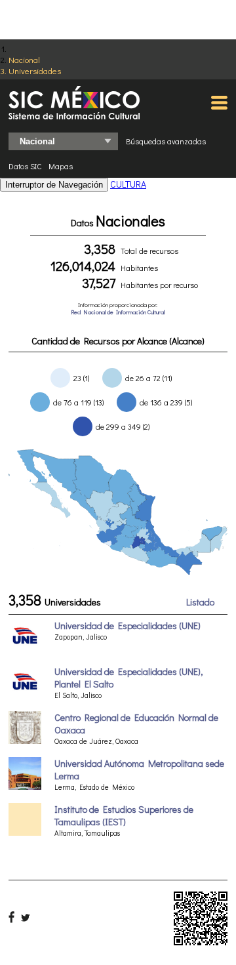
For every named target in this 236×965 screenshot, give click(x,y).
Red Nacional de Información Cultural (118, 312)
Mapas (61, 166)
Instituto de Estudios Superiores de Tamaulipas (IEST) (123, 815)
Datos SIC (25, 166)
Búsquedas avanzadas (166, 141)
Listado (200, 602)
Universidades (35, 70)
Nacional (24, 59)
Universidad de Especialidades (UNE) (127, 625)
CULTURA (128, 184)
